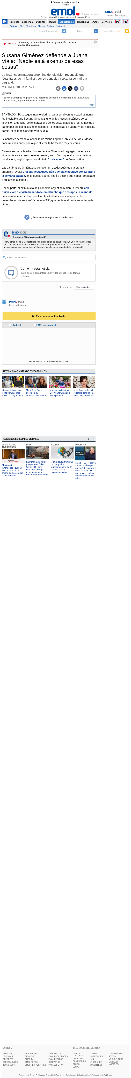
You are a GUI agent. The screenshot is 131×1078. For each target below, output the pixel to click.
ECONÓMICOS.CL (117, 1053)
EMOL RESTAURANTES (35, 1065)
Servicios (107, 22)
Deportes (40, 22)
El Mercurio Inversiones (9, 446)
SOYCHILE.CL (96, 1065)
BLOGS (76, 1064)
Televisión (31, 26)
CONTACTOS (54, 1062)
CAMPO (93, 1053)
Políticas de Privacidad (45, 1075)
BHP (28, 445)
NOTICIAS (7, 1053)
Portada (14, 26)
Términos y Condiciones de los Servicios (73, 1075)
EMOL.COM (78, 1058)
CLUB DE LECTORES (78, 1054)
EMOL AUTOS (54, 1053)
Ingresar (109, 15)
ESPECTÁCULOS (10, 1062)
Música (41, 26)
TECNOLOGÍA (9, 1065)
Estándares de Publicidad (101, 1075)
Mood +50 (80, 445)
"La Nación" (56, 159)
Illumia (55, 445)
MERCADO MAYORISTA (114, 1063)
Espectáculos (67, 22)
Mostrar (65, 5)
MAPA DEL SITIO (55, 1065)
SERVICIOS (30, 1056)
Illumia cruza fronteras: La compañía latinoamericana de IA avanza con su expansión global (62, 467)
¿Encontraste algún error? (52, 217)
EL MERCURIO (79, 1061)
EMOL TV (29, 1059)
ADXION (112, 1056)
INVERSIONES (96, 1056)
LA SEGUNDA (96, 1062)
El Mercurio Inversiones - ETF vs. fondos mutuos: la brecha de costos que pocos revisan (12, 470)
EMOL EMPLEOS (55, 1059)
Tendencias (83, 22)
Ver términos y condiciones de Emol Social (48, 361)
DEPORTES (8, 1059)
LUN (92, 1059)
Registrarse (120, 15)
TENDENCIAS (31, 1053)
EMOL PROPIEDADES (58, 1056)
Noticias (59, 26)
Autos (95, 22)
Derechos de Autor (26, 1075)
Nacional (14, 22)
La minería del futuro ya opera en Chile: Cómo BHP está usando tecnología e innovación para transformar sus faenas (37, 468)
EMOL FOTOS (31, 1062)
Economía (27, 22)
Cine (22, 26)
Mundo (52, 22)
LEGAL (76, 1067)
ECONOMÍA (8, 1056)
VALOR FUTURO (116, 1059)
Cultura (50, 26)
